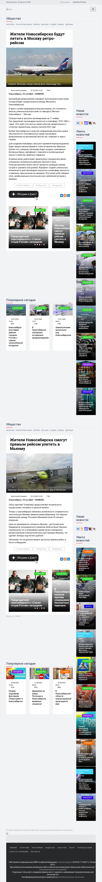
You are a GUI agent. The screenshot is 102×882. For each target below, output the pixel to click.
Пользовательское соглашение (52, 870)
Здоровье (69, 24)
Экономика (37, 848)
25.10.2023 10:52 (36, 90)
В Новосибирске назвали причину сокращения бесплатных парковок (63, 597)
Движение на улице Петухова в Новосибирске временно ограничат (16, 697)
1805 (82, 608)
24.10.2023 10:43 (36, 496)
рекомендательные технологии (71, 877)
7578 (82, 723)
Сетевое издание (65, 862)
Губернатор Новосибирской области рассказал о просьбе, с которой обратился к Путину (85, 618)
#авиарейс (57, 185)
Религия (36, 24)
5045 (82, 206)
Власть (89, 606)
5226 (12, 687)
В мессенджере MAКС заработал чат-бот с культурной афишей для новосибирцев (86, 159)
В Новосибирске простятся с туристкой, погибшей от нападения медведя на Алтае (86, 564)
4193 (12, 324)
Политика (24, 848)
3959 (82, 776)
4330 (82, 696)
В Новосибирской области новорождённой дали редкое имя (40, 697)
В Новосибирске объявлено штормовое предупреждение (17, 332)
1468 (82, 175)
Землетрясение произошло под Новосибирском (86, 299)
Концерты (87, 364)
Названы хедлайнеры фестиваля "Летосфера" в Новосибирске (85, 379)
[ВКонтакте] (61, 195)
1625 (82, 151)
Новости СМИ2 (13, 616)
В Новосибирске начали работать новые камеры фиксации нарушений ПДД (62, 700)
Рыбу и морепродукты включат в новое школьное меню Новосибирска (86, 703)
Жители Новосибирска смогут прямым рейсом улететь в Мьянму (63, 233)
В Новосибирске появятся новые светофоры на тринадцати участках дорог (86, 406)
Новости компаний (18, 852)
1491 (82, 239)
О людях (53, 24)
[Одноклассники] (65, 195)
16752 (31, 228)
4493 (59, 687)
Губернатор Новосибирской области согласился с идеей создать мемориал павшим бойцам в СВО (28, 237)
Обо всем (45, 24)
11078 (83, 555)
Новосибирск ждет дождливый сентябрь (84, 594)
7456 (82, 372)
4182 (35, 324)
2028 (82, 339)
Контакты (35, 852)
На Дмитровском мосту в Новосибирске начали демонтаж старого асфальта (85, 185)
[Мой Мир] (68, 195)
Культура (62, 848)
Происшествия (84, 848)
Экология (10, 24)
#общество (41, 185)
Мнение (61, 24)
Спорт (72, 848)
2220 (82, 799)
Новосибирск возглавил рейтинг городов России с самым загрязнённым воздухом (86, 214)
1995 (82, 588)
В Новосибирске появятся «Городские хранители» (62, 332)
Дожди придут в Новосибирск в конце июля (86, 244)
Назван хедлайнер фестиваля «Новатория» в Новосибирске (85, 730)
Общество (40, 210)
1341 (82, 399)
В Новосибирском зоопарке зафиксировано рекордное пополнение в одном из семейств (86, 349)
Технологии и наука (24, 24)
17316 (31, 592)
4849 (35, 687)
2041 (59, 324)
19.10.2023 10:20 (19, 228)
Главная (13, 848)
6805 (58, 220)
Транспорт (87, 173)
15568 (58, 584)
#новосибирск (23, 185)
